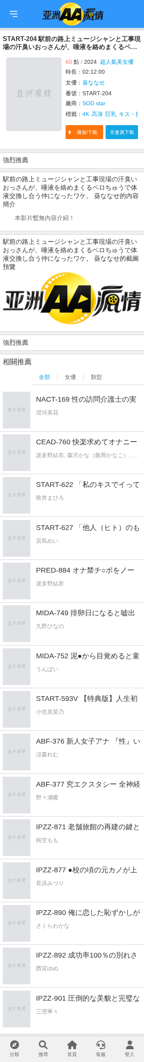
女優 (70, 377)
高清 (97, 114)
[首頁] (13, 14)
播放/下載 (87, 132)
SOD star (94, 103)
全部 (44, 377)
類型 (96, 377)
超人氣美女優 (117, 62)
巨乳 (110, 114)
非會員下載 (122, 132)
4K (85, 114)
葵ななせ (93, 82)
